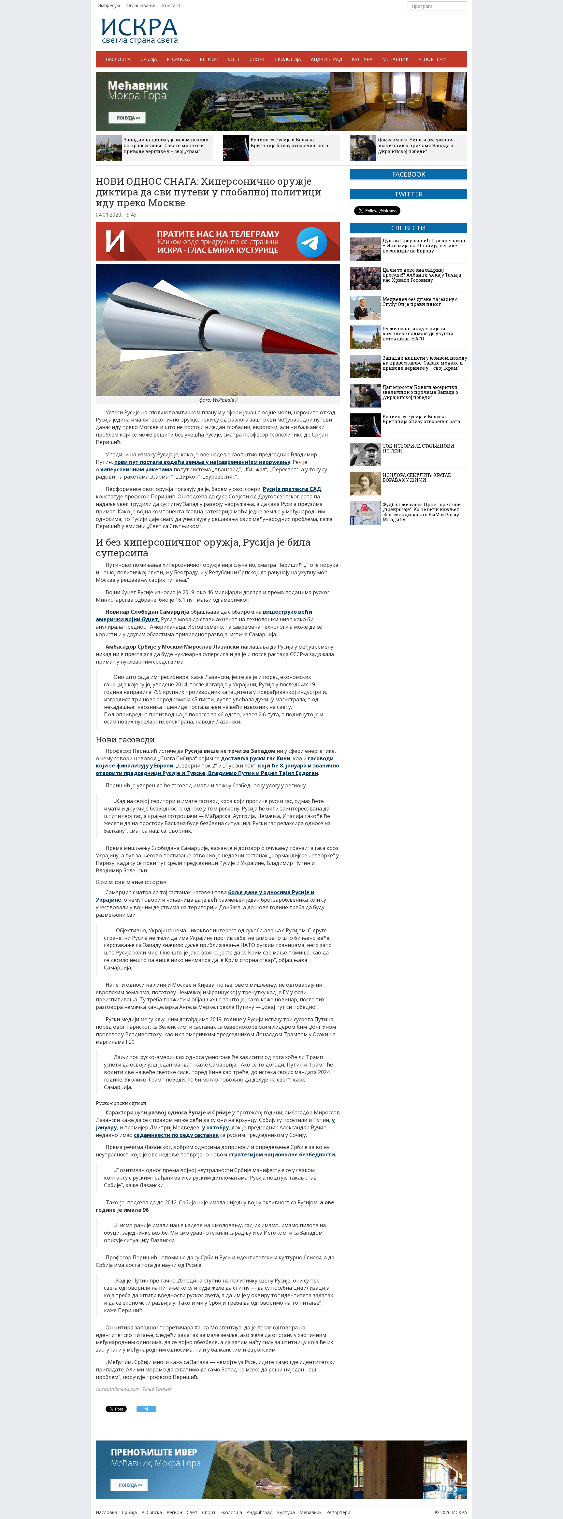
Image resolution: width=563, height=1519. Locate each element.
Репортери (432, 59)
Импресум (108, 5)
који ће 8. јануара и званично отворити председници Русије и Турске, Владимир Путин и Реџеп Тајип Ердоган (217, 769)
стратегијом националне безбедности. (282, 1154)
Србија (148, 59)
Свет (234, 59)
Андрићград (326, 59)
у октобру (215, 1127)
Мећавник (395, 59)
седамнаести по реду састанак (176, 1135)
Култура (362, 59)
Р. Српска (178, 59)
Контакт (171, 5)
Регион (209, 59)
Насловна (118, 59)
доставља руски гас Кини (255, 758)
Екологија (288, 59)
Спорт (257, 59)
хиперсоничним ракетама (136, 469)
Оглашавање (140, 5)
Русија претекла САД (292, 489)
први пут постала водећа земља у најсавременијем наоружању (202, 462)
